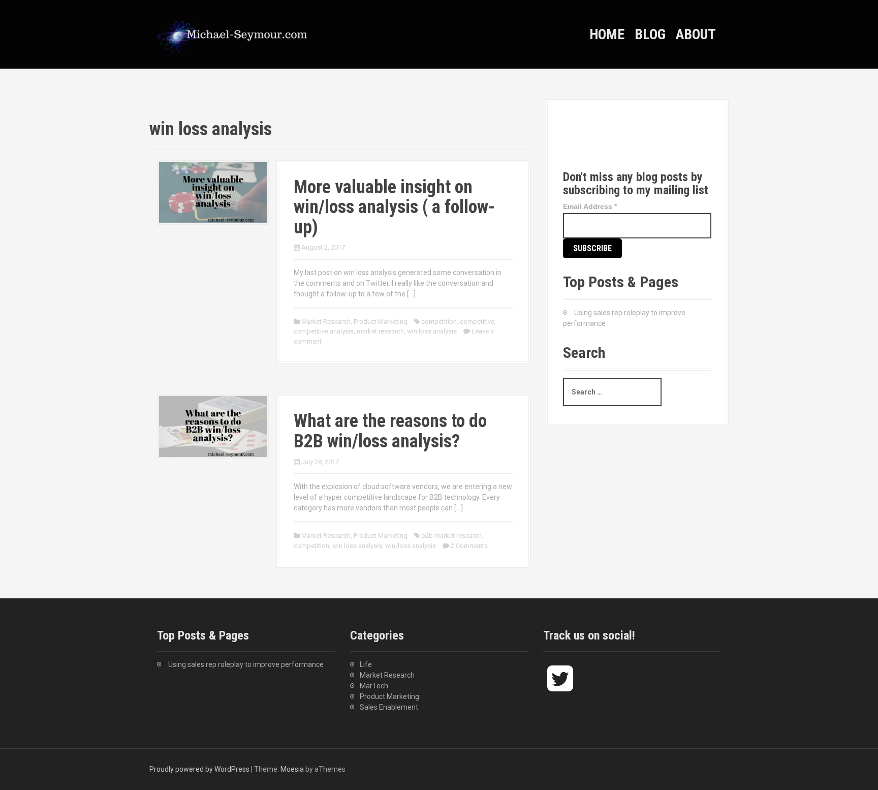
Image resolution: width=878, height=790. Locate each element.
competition (439, 321)
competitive (477, 321)
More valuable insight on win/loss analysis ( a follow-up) (394, 207)
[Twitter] (580, 144)
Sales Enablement (389, 707)
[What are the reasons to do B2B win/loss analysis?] (213, 426)
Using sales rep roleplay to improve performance (246, 664)
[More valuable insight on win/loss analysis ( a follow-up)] (213, 192)
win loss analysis (432, 331)
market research (380, 331)
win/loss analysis (410, 546)
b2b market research (451, 535)
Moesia (292, 769)
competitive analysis (324, 331)
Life (366, 664)
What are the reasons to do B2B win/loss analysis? (390, 431)
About (696, 34)
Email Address (590, 206)
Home (606, 34)
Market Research (326, 321)
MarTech (374, 686)
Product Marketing (380, 321)
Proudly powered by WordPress (199, 769)
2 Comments (469, 546)
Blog (650, 34)
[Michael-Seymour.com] (233, 33)
